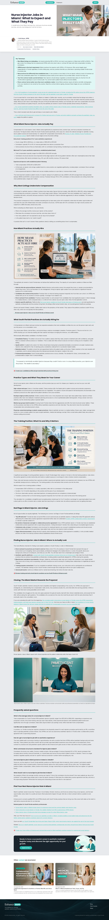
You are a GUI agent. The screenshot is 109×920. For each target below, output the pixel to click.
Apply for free (26, 848)
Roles (91, 908)
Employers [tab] (59, 2)
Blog (91, 904)
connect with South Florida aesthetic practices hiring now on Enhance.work (54, 555)
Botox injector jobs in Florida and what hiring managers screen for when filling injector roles (41, 812)
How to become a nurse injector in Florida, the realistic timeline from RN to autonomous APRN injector (44, 810)
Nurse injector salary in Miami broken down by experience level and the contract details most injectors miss (45, 807)
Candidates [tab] (50, 2)
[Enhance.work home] (13, 904)
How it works (93, 906)
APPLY (95, 2)
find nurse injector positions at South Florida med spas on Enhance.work (60, 302)
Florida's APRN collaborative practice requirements (80, 518)
